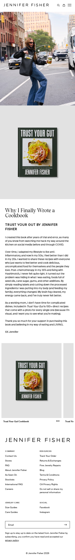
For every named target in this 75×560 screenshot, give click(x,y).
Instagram (45, 512)
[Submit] (65, 524)
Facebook (45, 507)
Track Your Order (48, 456)
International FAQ (14, 484)
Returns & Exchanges (50, 460)
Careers (9, 489)
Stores (8, 460)
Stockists (9, 479)
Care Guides (11, 512)
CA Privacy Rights (49, 484)
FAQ (7, 465)
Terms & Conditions (49, 475)
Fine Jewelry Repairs (50, 465)
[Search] (58, 5)
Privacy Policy (47, 479)
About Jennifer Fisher (16, 470)
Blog (42, 470)
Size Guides (11, 507)
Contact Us (11, 456)
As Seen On (11, 475)
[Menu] (69, 5)
